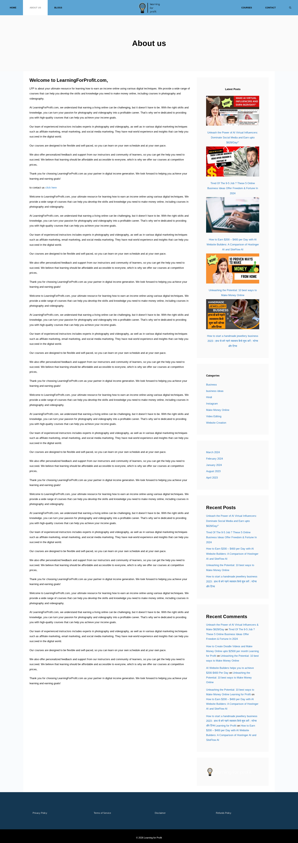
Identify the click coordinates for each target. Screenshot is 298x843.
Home (13, 7)
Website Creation (216, 422)
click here (51, 187)
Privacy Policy (40, 813)
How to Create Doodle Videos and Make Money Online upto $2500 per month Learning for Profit (232, 651)
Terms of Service (102, 813)
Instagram (212, 403)
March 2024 (213, 452)
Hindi (209, 397)
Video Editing (213, 416)
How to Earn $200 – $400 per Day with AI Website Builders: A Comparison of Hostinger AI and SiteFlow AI (233, 244)
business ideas (215, 391)
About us (35, 7)
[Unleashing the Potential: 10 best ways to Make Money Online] (232, 269)
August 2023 (213, 471)
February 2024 (214, 458)
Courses (246, 7)
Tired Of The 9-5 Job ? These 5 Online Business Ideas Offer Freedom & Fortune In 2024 (232, 188)
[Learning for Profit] (149, 7)
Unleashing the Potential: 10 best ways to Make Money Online (229, 677)
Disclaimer (160, 813)
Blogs (58, 7)
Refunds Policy (223, 813)
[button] (290, 7)
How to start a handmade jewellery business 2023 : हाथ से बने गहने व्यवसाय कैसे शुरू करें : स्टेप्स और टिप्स (232, 341)
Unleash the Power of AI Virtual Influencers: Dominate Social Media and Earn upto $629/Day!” (232, 137)
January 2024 (214, 465)
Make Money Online (217, 410)
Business (211, 384)
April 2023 (212, 477)
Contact (270, 7)
